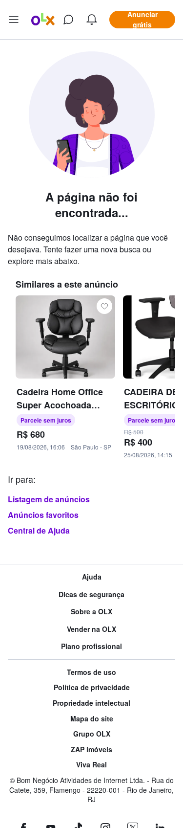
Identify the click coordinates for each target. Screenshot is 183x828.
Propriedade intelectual (91, 703)
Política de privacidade (92, 687)
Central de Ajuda (39, 530)
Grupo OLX (91, 733)
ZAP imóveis (91, 749)
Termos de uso (91, 672)
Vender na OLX (91, 629)
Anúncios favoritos (43, 514)
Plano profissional (91, 646)
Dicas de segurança (91, 594)
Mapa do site (91, 718)
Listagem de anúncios (49, 499)
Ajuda (92, 577)
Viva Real (91, 764)
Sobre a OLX (91, 611)
